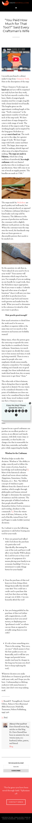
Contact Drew (16, 802)
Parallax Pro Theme (21, 817)
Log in (28, 818)
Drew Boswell (16, 3)
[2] (13, 511)
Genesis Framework (9, 818)
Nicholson (21, 202)
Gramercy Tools (22, 79)
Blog (11, 746)
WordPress (21, 818)
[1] (28, 470)
